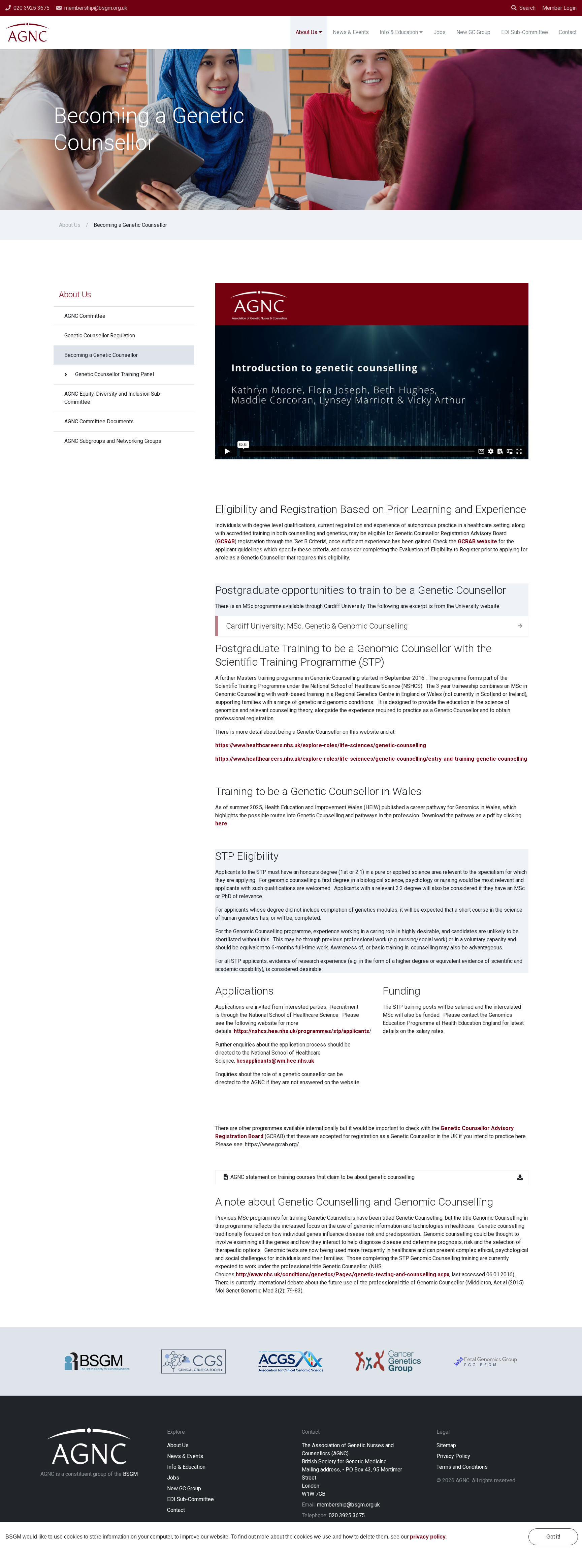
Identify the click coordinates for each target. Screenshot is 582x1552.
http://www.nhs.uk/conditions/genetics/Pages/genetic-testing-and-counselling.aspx (342, 1274)
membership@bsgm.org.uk (348, 1504)
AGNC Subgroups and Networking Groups (112, 441)
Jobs (173, 1477)
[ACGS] (291, 1361)
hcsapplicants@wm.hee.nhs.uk (275, 1061)
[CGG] (388, 1361)
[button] (371, 626)
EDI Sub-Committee (190, 1499)
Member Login (559, 8)
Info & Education (186, 1467)
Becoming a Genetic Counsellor (101, 355)
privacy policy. (428, 1537)
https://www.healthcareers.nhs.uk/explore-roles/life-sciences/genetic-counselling (320, 745)
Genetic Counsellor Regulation (99, 335)
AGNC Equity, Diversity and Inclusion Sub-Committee (113, 398)
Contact (176, 1510)
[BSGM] (97, 1361)
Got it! (553, 1537)
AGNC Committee (84, 316)
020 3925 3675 (347, 1515)
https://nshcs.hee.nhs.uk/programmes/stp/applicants (301, 1031)
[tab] (371, 626)
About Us (69, 225)
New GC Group (184, 1488)
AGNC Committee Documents (99, 421)
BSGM (130, 1474)
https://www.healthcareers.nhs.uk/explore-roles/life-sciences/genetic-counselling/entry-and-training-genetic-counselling (371, 759)
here (221, 823)
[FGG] (485, 1361)
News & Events (185, 1456)
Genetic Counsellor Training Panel (114, 374)
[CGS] (194, 1361)
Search (527, 8)
